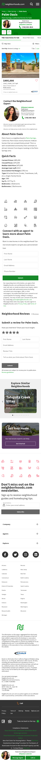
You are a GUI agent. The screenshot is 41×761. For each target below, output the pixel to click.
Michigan (4, 615)
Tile (33, 48)
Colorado (4, 573)
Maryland (4, 607)
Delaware (4, 582)
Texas (22, 594)
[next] (37, 65)
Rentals (27, 711)
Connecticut (5, 578)
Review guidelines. (8, 372)
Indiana (4, 602)
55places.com (35, 711)
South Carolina (25, 586)
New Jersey (24, 569)
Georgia (4, 594)
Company (6, 524)
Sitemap (20, 711)
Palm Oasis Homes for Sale (10, 38)
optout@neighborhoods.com (22, 300)
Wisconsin (23, 611)
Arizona (4, 565)
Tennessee (23, 590)
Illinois (3, 598)
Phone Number (9, 271)
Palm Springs (12, 11)
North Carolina (25, 578)
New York (23, 573)
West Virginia (24, 607)
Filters (37, 44)
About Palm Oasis (28, 38)
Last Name (8, 259)
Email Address (9, 265)
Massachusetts (6, 611)
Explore (6, 543)
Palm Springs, (7, 18)
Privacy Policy (22, 304)
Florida (4, 590)
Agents (5, 534)
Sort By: (5, 48)
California (16, 18)
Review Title (7, 351)
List (37, 48)
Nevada (23, 565)
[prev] (4, 65)
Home (4, 11)
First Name (8, 254)
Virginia (23, 598)
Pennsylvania (24, 582)
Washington (24, 602)
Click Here (35, 740)
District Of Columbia (7, 586)
